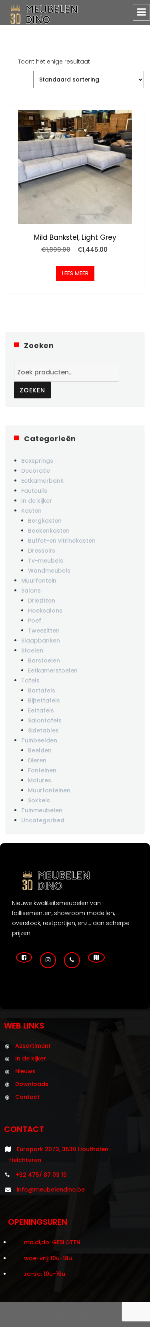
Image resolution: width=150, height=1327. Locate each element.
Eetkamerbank (42, 481)
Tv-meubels (45, 561)
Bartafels (41, 690)
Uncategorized (42, 820)
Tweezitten (44, 631)
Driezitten (41, 601)
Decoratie (35, 471)
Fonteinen (42, 770)
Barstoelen (44, 660)
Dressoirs (41, 551)
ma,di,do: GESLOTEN (52, 1242)
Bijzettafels (44, 700)
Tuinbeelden (39, 740)
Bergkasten (45, 521)
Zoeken (32, 390)
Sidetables (43, 730)
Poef (34, 621)
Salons (31, 591)
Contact (27, 1097)
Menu (141, 12)
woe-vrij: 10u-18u (48, 1258)
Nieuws (25, 1071)
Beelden (40, 750)
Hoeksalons (45, 611)
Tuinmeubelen (41, 810)
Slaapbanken (40, 641)
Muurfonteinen (49, 790)
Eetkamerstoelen (53, 670)
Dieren (37, 760)
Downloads (31, 1084)
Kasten (31, 511)
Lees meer (75, 273)
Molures (39, 780)
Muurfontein (38, 581)
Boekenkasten (49, 531)
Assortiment (33, 1046)
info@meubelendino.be (51, 1190)
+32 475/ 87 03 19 (41, 1175)
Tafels (30, 680)
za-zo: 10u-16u (44, 1274)
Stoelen (32, 651)
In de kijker (36, 501)
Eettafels (41, 710)
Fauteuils (34, 491)
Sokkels (39, 800)
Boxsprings (37, 461)
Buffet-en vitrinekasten (62, 541)
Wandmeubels (49, 571)
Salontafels (45, 720)
